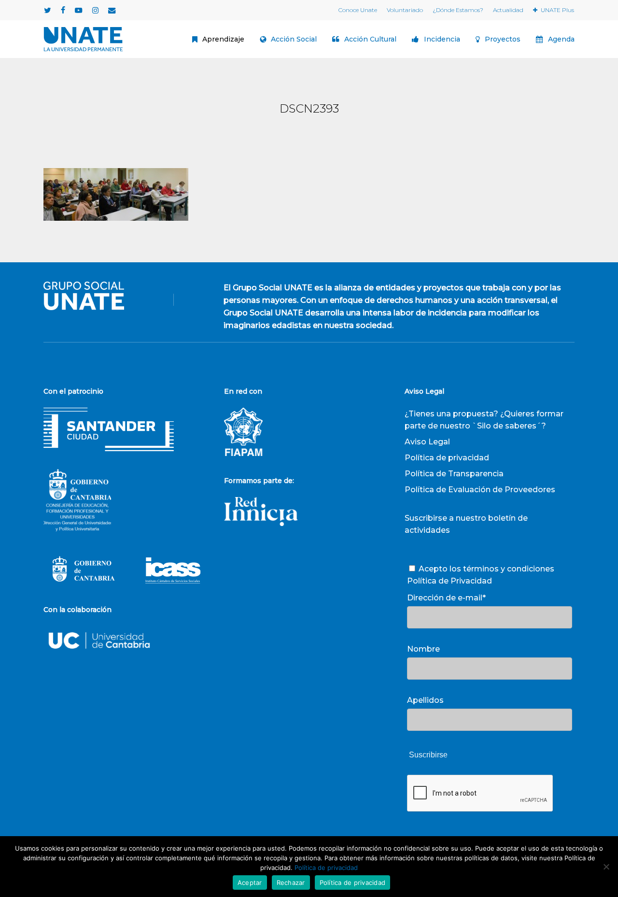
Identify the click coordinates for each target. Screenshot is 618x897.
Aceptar (250, 882)
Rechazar (291, 882)
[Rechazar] (606, 866)
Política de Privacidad (449, 580)
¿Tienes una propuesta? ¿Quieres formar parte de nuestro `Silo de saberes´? (484, 419)
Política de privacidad (447, 457)
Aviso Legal (427, 441)
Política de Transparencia (454, 473)
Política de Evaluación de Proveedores (480, 489)
